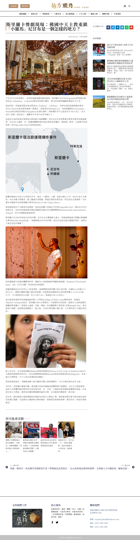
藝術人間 (94, 14)
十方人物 (82, 14)
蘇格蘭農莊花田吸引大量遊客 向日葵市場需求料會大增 (120, 97)
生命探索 (117, 14)
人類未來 (57, 14)
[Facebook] (125, 6)
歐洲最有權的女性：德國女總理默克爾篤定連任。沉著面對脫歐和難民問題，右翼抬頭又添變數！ (31, 445)
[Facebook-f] (52, 522)
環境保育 (45, 14)
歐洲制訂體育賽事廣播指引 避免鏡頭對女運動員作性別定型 (120, 61)
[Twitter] (57, 522)
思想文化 (34, 14)
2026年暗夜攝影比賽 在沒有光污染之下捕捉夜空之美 (119, 79)
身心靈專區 (70, 14)
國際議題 (22, 14)
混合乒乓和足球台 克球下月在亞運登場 (120, 46)
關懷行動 (105, 14)
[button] (129, 6)
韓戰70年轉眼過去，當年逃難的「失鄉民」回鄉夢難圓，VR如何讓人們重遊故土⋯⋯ (14, 445)
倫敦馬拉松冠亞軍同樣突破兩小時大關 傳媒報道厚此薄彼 (49, 443)
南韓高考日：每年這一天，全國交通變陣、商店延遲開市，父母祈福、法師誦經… (66, 445)
